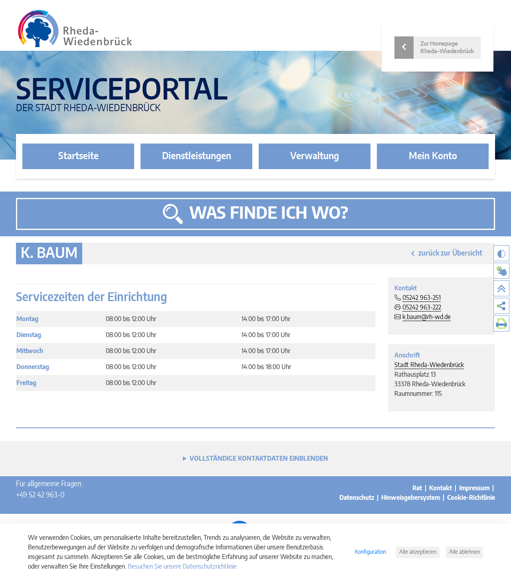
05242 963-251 (421, 298)
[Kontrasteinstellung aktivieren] (501, 253)
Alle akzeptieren (417, 552)
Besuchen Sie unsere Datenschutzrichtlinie (182, 566)
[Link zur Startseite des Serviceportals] (75, 29)
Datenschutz (356, 498)
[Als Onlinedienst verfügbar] (501, 271)
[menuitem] (501, 306)
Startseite (78, 156)
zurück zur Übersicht (450, 253)
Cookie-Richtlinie (471, 498)
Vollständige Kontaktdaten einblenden (259, 458)
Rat (417, 488)
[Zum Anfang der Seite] (501, 288)
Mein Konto (433, 156)
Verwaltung (314, 156)
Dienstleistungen (196, 156)
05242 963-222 (421, 307)
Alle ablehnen (464, 552)
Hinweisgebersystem (410, 498)
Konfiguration (370, 552)
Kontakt (440, 488)
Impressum (474, 488)
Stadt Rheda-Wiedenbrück (429, 365)
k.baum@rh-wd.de (426, 317)
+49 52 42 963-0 (40, 495)
